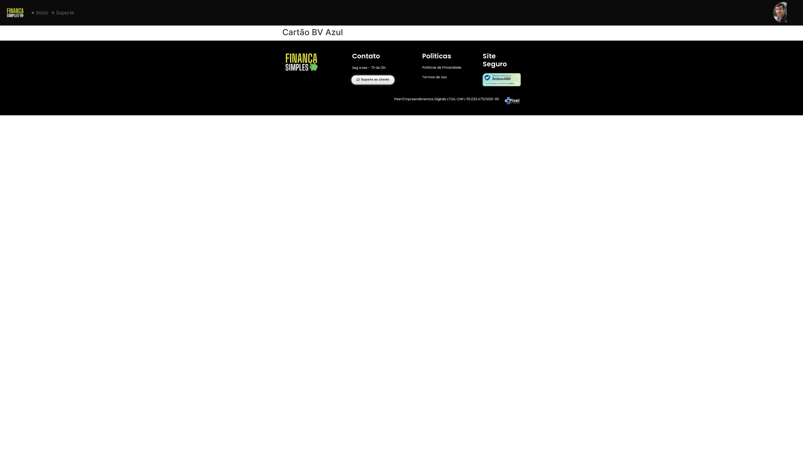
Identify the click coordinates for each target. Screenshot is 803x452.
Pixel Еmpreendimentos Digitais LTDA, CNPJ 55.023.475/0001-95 (446, 99)
